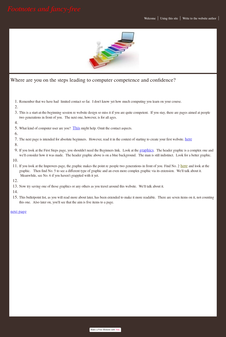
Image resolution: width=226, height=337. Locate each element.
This (76, 128)
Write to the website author (199, 18)
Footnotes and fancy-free (44, 8)
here (188, 139)
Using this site (169, 18)
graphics (146, 150)
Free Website (104, 330)
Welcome (150, 18)
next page (18, 211)
